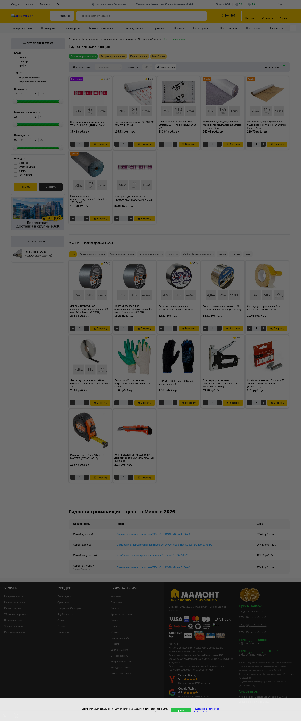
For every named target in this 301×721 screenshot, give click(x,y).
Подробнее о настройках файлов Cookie (206, 710)
